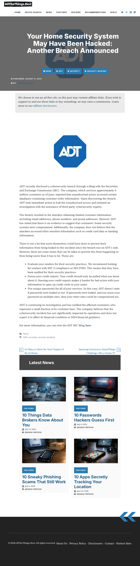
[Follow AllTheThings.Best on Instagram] (126, 12)
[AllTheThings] (18, 4)
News (49, 12)
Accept (102, 554)
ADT (25, 337)
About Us (61, 543)
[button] (134, 533)
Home (18, 12)
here (88, 325)
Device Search (33, 12)
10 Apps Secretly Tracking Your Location (91, 481)
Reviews (76, 12)
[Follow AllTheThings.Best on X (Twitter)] (122, 12)
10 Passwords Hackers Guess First (94, 417)
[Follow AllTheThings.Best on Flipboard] (131, 12)
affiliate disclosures (44, 106)
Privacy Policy (96, 561)
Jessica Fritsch (25, 83)
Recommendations (95, 12)
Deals (113, 12)
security (33, 337)
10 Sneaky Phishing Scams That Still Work (44, 479)
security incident (46, 337)
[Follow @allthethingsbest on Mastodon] (135, 12)
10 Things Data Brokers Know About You (42, 420)
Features (61, 12)
